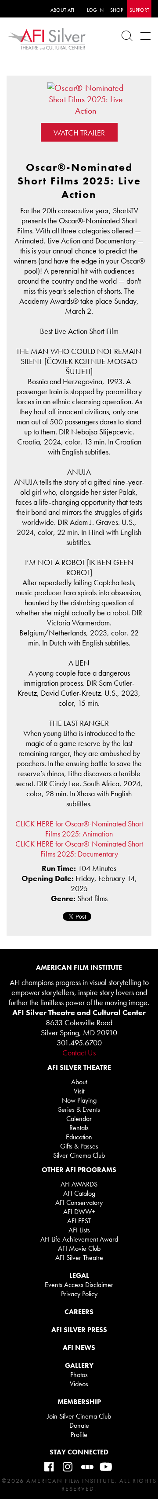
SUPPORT (139, 10)
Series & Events (79, 1109)
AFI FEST (79, 1220)
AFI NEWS (79, 1347)
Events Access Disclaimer (79, 1284)
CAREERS (79, 1311)
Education (79, 1137)
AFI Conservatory (79, 1202)
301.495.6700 (79, 1043)
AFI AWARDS (79, 1184)
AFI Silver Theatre (79, 1257)
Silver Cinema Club (79, 1155)
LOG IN (95, 10)
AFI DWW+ (79, 1211)
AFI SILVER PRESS (79, 1329)
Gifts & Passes (79, 1146)
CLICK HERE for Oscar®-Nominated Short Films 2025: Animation (79, 829)
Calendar (79, 1118)
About (79, 1081)
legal (79, 1275)
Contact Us (79, 1053)
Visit (79, 1091)
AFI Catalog (79, 1193)
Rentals (79, 1127)
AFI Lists (79, 1230)
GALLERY (79, 1365)
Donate (79, 1425)
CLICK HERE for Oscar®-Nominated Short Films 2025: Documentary (79, 849)
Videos (79, 1383)
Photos (79, 1374)
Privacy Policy (79, 1293)
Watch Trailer (79, 133)
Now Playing (79, 1100)
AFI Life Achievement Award (79, 1239)
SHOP (116, 10)
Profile (79, 1434)
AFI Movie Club (79, 1248)
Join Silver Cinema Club (79, 1416)
